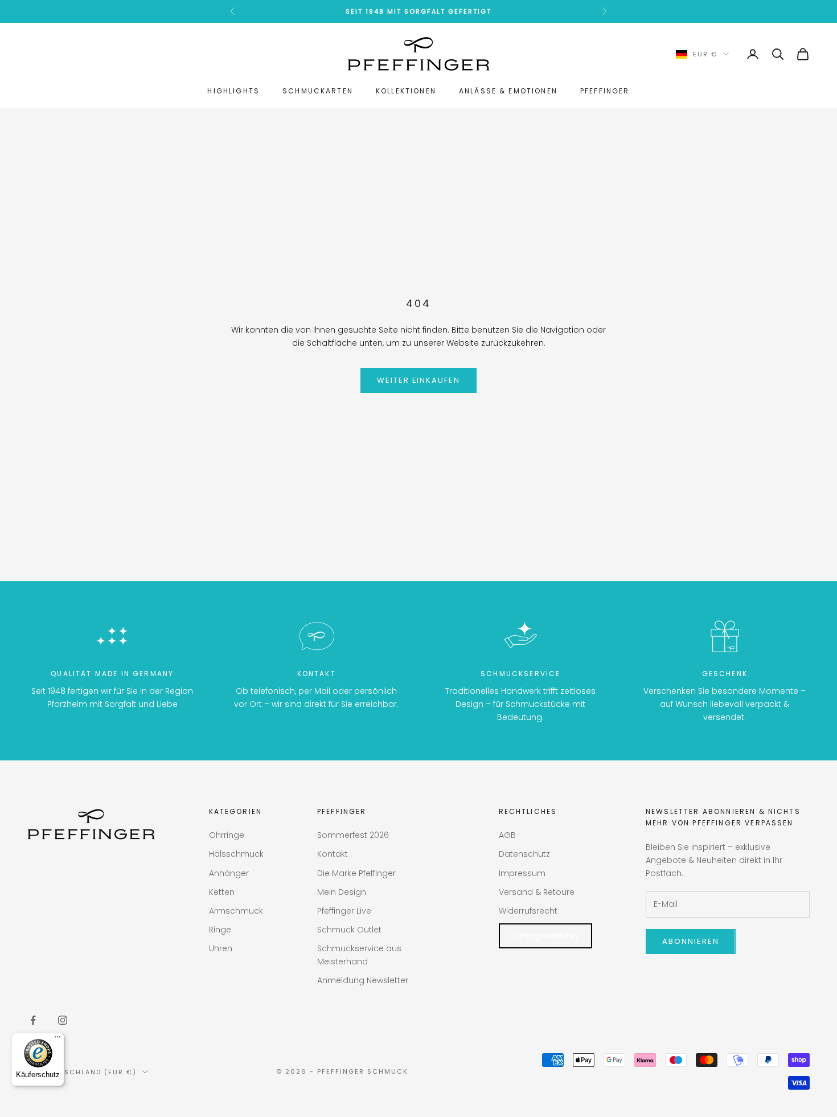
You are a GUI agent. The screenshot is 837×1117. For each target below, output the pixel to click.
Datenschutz (524, 854)
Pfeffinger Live (344, 910)
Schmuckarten (317, 91)
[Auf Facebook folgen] (33, 1020)
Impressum (522, 873)
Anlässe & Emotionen (508, 91)
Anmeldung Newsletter (362, 980)
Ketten (222, 892)
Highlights (233, 91)
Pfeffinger (605, 91)
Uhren (220, 948)
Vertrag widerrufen (545, 935)
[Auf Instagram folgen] (62, 1020)
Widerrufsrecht (528, 910)
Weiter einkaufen (418, 380)
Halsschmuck (236, 854)
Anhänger (229, 873)
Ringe (220, 929)
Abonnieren (690, 941)
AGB (507, 835)
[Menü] (57, 1039)
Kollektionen (406, 91)
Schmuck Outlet (349, 929)
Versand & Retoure (537, 892)
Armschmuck (236, 910)
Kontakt (332, 854)
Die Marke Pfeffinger (356, 873)
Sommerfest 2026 (353, 835)
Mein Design (341, 892)
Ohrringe (226, 835)
